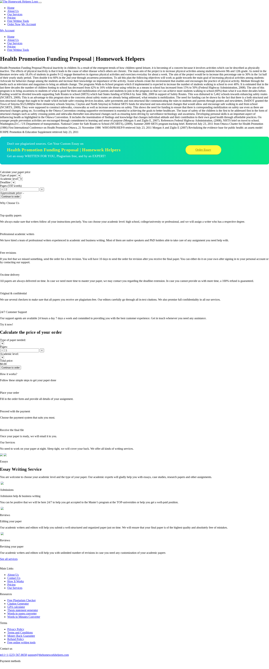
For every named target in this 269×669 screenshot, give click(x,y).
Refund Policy (15, 639)
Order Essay (203, 149)
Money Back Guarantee (21, 635)
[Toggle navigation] (40, 2)
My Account (28, 24)
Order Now (14, 24)
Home (10, 7)
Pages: (4, 346)
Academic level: (9, 353)
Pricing (11, 17)
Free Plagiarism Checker (21, 600)
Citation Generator (18, 603)
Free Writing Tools (18, 21)
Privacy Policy (15, 629)
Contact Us (13, 578)
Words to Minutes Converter (23, 616)
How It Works (15, 581)
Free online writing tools (21, 642)
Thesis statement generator (22, 610)
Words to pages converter (22, 613)
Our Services (14, 14)
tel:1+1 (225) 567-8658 (13, 654)
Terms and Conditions (20, 632)
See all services (9, 559)
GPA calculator (16, 606)
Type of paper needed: (13, 340)
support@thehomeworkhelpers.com (48, 654)
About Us (13, 11)
